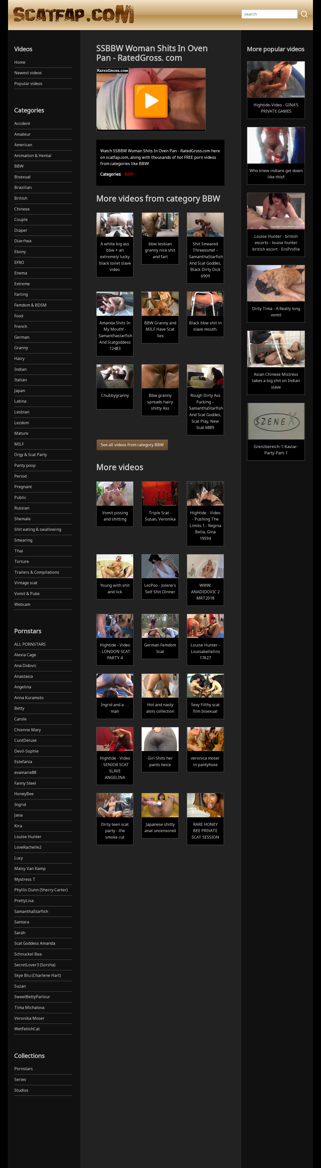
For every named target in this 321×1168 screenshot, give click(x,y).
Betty (19, 708)
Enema (20, 273)
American (23, 145)
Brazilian (23, 187)
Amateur (22, 134)
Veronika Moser (29, 1018)
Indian (20, 369)
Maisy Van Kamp (30, 868)
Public (20, 497)
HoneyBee (24, 793)
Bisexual (22, 177)
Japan (19, 390)
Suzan (20, 986)
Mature (21, 433)
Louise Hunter (27, 836)
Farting (21, 294)
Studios (21, 1090)
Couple (21, 219)
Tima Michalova (29, 1007)
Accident (22, 123)
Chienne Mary (27, 730)
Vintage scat (25, 583)
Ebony (20, 251)
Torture (21, 561)
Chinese (22, 209)
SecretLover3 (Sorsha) (34, 965)
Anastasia (23, 676)
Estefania (23, 761)
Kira (18, 826)
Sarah (19, 932)
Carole (20, 719)
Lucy (18, 858)
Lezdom (21, 422)
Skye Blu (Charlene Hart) (37, 975)
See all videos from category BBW (132, 445)
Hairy (19, 358)
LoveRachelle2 (27, 847)
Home (19, 62)
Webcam (22, 604)
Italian (20, 380)
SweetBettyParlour (32, 996)
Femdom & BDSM (30, 305)
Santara (21, 922)
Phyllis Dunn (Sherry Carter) (41, 890)
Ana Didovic (25, 665)
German (21, 337)
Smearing (23, 540)
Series (20, 1079)
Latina (20, 401)
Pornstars (23, 1068)
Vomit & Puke (27, 593)
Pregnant (23, 486)
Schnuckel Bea (28, 954)
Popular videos (28, 83)
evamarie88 (25, 772)
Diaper (20, 230)
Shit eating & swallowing (37, 529)
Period (20, 476)
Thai (18, 551)
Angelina (22, 687)
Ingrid (20, 804)
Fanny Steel (25, 783)
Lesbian (21, 412)
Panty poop (25, 465)
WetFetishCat (27, 1029)
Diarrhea (22, 241)
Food (18, 316)
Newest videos (28, 73)
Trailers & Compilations (36, 572)
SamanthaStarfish (31, 911)
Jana (18, 815)
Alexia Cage (25, 655)
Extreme (22, 283)
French (20, 326)
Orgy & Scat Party (30, 454)
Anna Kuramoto (29, 697)
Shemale (22, 519)
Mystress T (24, 879)
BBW (19, 166)
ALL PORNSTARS (30, 644)
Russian (21, 508)
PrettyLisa (24, 900)
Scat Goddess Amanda (34, 943)
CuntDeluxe (25, 740)
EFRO (19, 262)
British (20, 198)
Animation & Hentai (32, 155)
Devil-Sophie (26, 751)
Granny (21, 347)
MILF (19, 444)
